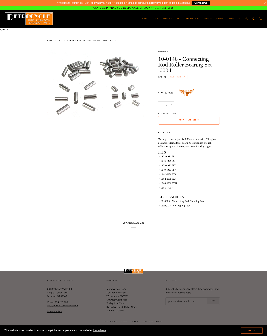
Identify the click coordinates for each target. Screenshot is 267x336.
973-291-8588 (62, 302)
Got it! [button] (251, 330)
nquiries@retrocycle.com (154, 3)
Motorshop (163, 51)
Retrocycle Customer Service (62, 305)
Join (213, 301)
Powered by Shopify (153, 321)
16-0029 (165, 201)
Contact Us (201, 3)
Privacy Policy (54, 311)
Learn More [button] (99, 330)
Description (164, 132)
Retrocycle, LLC (114, 321)
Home (49, 40)
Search (135, 321)
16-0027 (165, 205)
